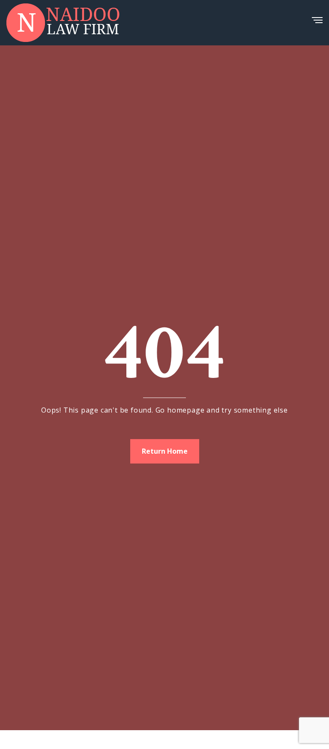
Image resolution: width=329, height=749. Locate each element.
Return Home (165, 451)
